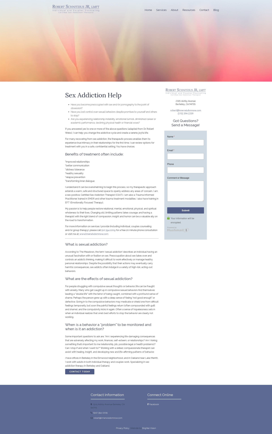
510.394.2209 (108, 230)
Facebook (154, 404)
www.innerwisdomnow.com (94, 234)
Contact (204, 10)
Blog (216, 10)
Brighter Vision (149, 428)
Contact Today (79, 371)
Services (161, 10)
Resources (188, 10)
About (174, 10)
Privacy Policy (122, 428)
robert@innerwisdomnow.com (185, 110)
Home (148, 10)
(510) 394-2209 (185, 113)
